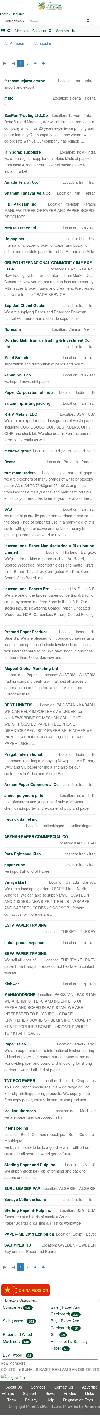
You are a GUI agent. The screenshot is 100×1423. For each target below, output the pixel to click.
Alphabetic (42, 43)
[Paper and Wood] (50, 5)
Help (50, 1399)
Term (11, 1399)
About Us (14, 1387)
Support (29, 1393)
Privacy (31, 1399)
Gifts (58, 1334)
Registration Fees (78, 1399)
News (50, 1393)
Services (62, 30)
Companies (17, 1307)
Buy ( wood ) (17, 1355)
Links (89, 1393)
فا (73, 30)
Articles (70, 1393)
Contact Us (63, 1387)
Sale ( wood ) (18, 1320)
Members (22, 30)
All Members (14, 43)
